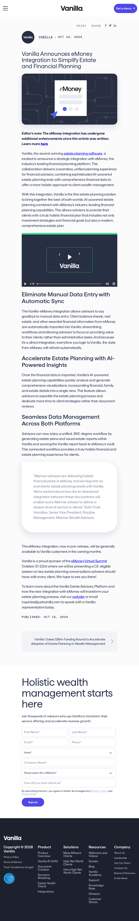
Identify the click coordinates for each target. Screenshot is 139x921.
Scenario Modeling (44, 876)
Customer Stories (95, 900)
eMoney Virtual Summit (89, 561)
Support (94, 880)
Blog (92, 866)
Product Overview (44, 854)
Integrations (46, 891)
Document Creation (44, 868)
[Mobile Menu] (5, 8)
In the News (120, 878)
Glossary (94, 893)
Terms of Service (13, 862)
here (44, 144)
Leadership (120, 857)
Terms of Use (29, 793)
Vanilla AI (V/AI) (48, 861)
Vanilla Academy (95, 873)
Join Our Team (122, 863)
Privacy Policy (99, 791)
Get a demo (123, 8)
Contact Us (120, 868)
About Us (119, 852)
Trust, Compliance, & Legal (18, 867)
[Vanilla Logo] (69, 8)
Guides (93, 861)
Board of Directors (124, 873)
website (78, 597)
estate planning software (83, 153)
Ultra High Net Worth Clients (72, 871)
